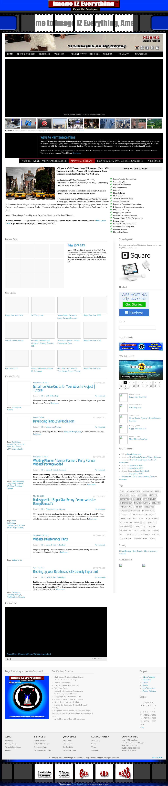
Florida (146, 503)
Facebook (95, 750)
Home (10, 54)
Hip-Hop (139, 507)
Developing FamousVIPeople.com (134, 377)
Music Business (152, 519)
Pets (144, 523)
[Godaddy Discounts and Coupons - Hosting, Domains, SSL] (43, 330)
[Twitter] (152, 48)
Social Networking (142, 531)
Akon (122, 491)
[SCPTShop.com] (43, 305)
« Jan (142, 727)
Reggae (152, 527)
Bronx (158, 491)
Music (141, 519)
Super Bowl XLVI (136, 465)
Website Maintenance (42, 744)
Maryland (150, 515)
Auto (138, 491)
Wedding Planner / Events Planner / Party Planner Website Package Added (64, 462)
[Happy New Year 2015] (95, 358)
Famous (10, 444)
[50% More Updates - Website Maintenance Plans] (69, 330)
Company (123, 54)
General (58, 427)
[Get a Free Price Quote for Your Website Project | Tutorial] (69, 358)
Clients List (50, 427)
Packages (58, 54)
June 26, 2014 (38, 417)
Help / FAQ (95, 740)
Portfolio (44, 54)
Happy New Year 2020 (138, 429)
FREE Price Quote (26, 54)
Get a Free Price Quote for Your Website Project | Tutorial (64, 388)
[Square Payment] (135, 281)
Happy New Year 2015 (92, 368)
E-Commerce (136, 499)
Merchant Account (128, 519)
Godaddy (156, 503)
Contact (94, 744)
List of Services (40, 740)
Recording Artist (139, 527)
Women (152, 538)
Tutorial (10, 410)
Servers (21, 597)
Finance (137, 503)
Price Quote (16, 407)
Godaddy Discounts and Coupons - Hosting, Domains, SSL (42, 343)
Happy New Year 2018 (92, 340)
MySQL (18, 595)
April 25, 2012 (38, 568)
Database (16, 592)
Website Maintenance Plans (58, 137)
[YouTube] (142, 48)
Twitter (94, 747)
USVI (9, 449)
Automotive (148, 491)
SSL (121, 534)
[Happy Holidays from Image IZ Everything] (43, 358)
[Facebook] (147, 48)
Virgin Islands (126, 538)
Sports (155, 531)
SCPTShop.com (135, 407)
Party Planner (17, 484)
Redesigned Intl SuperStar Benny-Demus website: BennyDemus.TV (64, 502)
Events (145, 683)
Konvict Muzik (148, 511)
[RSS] (157, 48)
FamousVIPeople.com (72, 432)
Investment (135, 511)
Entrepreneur (126, 503)
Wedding (10, 486)
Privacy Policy (10, 744)
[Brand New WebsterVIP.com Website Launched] (56, 632)
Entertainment (149, 499)
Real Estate (125, 527)
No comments (100, 396)
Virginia (155, 534)
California (124, 495)
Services (106, 54)
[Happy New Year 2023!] (17, 305)
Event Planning (18, 481)
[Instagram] (137, 48)
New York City (126, 523)
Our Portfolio (68, 747)
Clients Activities (52, 509)
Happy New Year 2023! (138, 397)
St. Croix (17, 444)
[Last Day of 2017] (17, 358)
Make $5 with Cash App (138, 439)
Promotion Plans (40, 747)
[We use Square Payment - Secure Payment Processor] (69, 305)
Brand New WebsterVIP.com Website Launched (29, 654)
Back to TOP (157, 758)
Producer (152, 523)
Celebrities (142, 495)
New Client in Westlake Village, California (145, 457)
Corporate (124, 499)
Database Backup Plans (42, 750)
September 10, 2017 (41, 383)
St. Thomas (129, 534)
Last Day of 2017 (12, 368)
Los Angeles (125, 515)
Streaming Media (143, 534)
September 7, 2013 (40, 457)
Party (9, 484)
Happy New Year (127, 507)
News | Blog (141, 54)
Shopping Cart (126, 531)
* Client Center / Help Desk (85, 54)
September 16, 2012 (41, 535)
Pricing (8, 750)
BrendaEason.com (134, 454)
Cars (133, 495)
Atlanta (130, 491)
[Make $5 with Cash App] (17, 330)
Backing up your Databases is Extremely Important (65, 572)
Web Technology (52, 396)
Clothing (153, 495)
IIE (42, 396)
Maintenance (138, 515)
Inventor (124, 511)
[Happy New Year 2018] (95, 330)
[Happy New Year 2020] (95, 305)
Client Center (68, 744)
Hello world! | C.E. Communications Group (138, 477)
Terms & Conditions (13, 747)
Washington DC (140, 538)
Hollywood (149, 507)
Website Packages (59, 470)
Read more (85, 131)
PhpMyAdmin (12, 597)
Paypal (137, 523)
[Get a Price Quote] (141, 350)
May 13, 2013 (38, 496)
